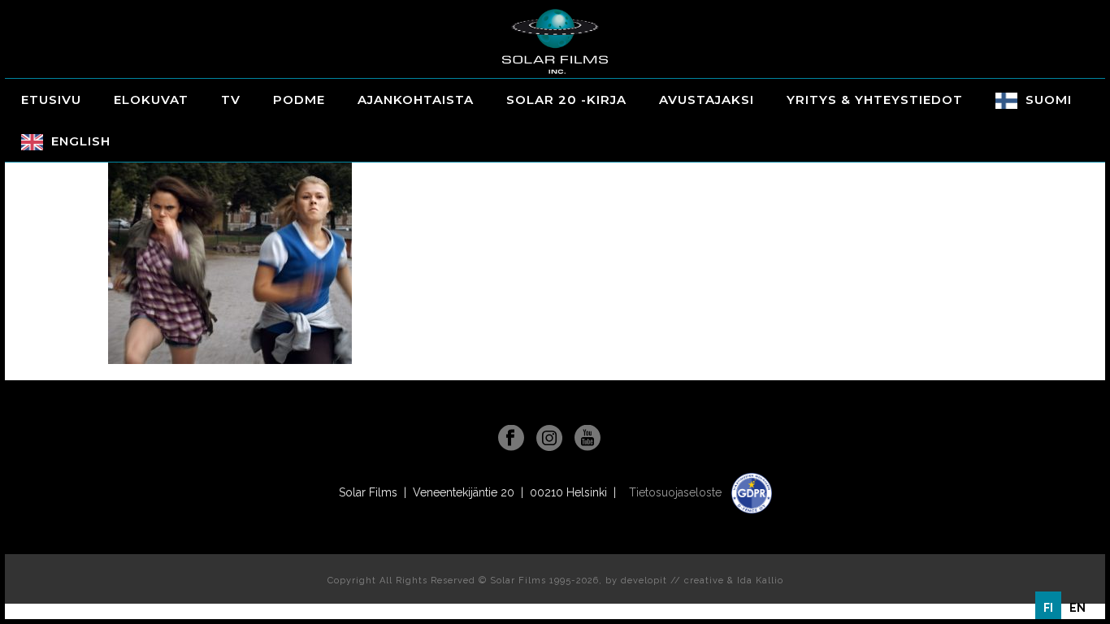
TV (231, 99)
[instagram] (549, 439)
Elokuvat (151, 99)
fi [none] (1048, 607)
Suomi (1048, 99)
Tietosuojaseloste (677, 492)
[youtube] (588, 439)
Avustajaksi (706, 99)
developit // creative (672, 580)
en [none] (1077, 607)
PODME (299, 99)
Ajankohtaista (416, 99)
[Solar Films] (555, 41)
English (81, 141)
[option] (1077, 608)
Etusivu (51, 99)
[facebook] (511, 439)
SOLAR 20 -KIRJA (566, 99)
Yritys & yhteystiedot (875, 99)
